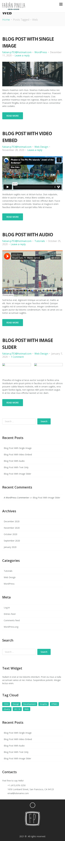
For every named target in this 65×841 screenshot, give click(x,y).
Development (29, 704)
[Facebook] (34, 830)
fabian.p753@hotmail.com (16, 52)
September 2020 (12, 540)
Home (6, 19)
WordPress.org (11, 626)
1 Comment (17, 356)
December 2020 (12, 521)
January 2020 (10, 547)
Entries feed (9, 613)
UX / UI (17, 709)
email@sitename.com (18, 793)
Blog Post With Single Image (18, 448)
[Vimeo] (19, 830)
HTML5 (54, 704)
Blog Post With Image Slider (17, 473)
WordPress (40, 52)
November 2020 (12, 527)
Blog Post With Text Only (16, 467)
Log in (7, 607)
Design (16, 704)
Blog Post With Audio (27, 234)
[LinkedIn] (50, 830)
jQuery (7, 709)
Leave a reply (22, 55)
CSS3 (6, 704)
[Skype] (44, 830)
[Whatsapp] (39, 830)
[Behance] (25, 830)
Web (26, 709)
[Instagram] (14, 830)
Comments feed (12, 620)
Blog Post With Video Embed (18, 454)
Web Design (41, 146)
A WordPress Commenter (16, 497)
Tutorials (39, 241)
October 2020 (10, 534)
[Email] (30, 830)
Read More (12, 115)
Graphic (43, 704)
